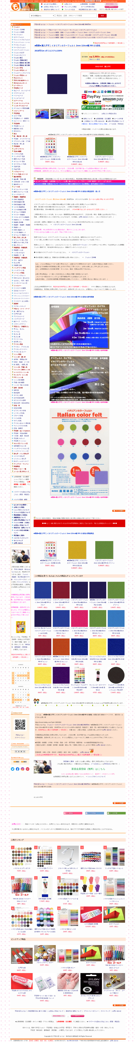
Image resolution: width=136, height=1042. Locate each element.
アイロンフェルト (20, 45)
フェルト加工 (18, 58)
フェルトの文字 (19, 52)
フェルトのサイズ (71, 35)
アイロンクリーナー (20, 349)
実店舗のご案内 (19, 535)
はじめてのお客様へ (50, 4)
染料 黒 (16, 390)
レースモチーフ (19, 194)
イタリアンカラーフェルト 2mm (99, 32)
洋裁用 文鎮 (18, 265)
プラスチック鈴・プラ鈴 (22, 141)
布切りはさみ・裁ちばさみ (21, 278)
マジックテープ (19, 579)
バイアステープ (19, 319)
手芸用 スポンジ (19, 438)
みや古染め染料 (19, 398)
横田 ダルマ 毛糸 (19, 159)
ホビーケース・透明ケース (21, 121)
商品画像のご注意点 (20, 515)
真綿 (21, 436)
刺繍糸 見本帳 (18, 222)
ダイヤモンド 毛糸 (20, 164)
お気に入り (68, 4)
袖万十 (20, 260)
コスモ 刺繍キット (20, 232)
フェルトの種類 (19, 32)
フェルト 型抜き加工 (21, 60)
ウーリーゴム (18, 339)
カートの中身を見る (87, 7)
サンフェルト (18, 34)
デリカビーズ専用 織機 (21, 108)
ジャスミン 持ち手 (20, 459)
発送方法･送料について (52, 9)
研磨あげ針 (23, 359)
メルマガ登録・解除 (20, 499)
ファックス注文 (70, 9)
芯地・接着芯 (18, 428)
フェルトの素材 (70, 37)
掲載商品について (20, 517)
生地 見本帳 (18, 408)
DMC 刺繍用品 (19, 199)
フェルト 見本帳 (19, 29)
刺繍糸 (14, 577)
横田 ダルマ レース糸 (21, 192)
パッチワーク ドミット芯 (21, 451)
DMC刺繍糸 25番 (19, 204)
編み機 (16, 179)
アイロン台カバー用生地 (22, 423)
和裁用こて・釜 (19, 255)
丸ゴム (22, 329)
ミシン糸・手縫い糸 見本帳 (21, 385)
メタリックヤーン (20, 324)
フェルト (25, 574)
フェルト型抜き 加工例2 (22, 65)
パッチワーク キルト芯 (21, 448)
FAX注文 (121, 124)
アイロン (17, 347)
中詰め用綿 (23, 433)
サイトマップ (18, 540)
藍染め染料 (17, 403)
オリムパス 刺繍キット (21, 235)
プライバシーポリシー (91, 1011)
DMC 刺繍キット (19, 230)
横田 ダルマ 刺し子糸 (21, 242)
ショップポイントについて (21, 510)
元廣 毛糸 (17, 166)
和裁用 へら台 (18, 250)
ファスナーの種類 (20, 288)
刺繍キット (17, 227)
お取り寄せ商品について (22, 520)
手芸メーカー (52, 30)
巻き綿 (26, 436)
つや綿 (16, 436)
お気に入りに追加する (91, 113)
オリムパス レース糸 (21, 189)
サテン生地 (17, 420)
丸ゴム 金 (17, 334)
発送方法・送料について (22, 527)
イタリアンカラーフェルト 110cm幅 (105, 35)
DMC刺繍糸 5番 (19, 202)
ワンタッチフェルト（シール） (22, 42)
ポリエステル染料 (20, 400)
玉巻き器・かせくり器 (21, 182)
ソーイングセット (20, 275)
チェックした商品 (70, 7)
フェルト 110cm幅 (85, 35)
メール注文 (112, 124)
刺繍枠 (22, 225)
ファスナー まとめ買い (21, 301)
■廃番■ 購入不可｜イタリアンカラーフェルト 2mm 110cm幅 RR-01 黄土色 (77, 159)
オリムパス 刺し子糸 (21, 240)
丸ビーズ (17, 90)
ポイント (117, 9)
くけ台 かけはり (19, 252)
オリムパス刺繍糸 (20, 212)
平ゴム (16, 329)
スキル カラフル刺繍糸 (21, 217)
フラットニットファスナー (21, 296)
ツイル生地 (17, 418)
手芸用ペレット (19, 126)
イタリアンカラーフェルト (21, 50)
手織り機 (23, 179)
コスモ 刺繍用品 (19, 207)
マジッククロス (22, 582)
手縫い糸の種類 (19, 382)
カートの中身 (118, 118)
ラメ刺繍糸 (26, 220)
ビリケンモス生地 (20, 410)
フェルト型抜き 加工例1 (22, 63)
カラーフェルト (19, 37)
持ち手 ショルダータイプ (21, 461)
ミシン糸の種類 (19, 380)
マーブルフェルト (20, 47)
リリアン (24, 321)
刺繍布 (16, 225)
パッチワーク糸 (19, 270)
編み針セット (18, 184)
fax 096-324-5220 (72, 1040)
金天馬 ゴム (18, 342)
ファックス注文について (22, 512)
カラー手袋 (17, 116)
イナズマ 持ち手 (19, 456)
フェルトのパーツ (20, 55)
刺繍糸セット (18, 220)
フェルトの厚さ (70, 32)
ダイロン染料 (18, 395)
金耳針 (16, 359)
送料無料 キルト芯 (20, 446)
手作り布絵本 (18, 569)
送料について (87, 118)
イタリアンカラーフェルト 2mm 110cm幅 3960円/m (72, 725)
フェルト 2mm (82, 32)
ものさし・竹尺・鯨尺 (21, 280)
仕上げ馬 (17, 263)
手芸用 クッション (20, 441)
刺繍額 (28, 225)
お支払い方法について (51, 7)
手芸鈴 (16, 139)
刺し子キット (18, 245)
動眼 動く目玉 (18, 128)
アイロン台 (25, 347)
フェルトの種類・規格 (55, 32)
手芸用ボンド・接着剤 (21, 118)
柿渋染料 (17, 393)
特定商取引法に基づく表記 (88, 9)
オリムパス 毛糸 (19, 161)
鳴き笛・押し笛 (19, 144)
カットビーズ (25, 90)
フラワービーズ (19, 93)
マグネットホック (20, 306)
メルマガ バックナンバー (21, 538)
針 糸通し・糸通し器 (21, 364)
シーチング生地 (19, 413)
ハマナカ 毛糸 (18, 154)
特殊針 (16, 362)
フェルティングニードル (22, 73)
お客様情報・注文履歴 (87, 4)
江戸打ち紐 (17, 314)
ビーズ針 (26, 362)
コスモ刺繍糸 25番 (20, 209)
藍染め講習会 (25, 403)
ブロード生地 (18, 415)
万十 (15, 260)
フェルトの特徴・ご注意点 (21, 522)
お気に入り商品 (19, 507)
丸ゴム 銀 (17, 336)
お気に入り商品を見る (109, 113)
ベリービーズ (18, 95)
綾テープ (17, 321)
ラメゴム (17, 331)
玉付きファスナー (20, 291)
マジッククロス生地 (20, 426)
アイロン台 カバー (20, 352)
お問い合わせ (18, 543)
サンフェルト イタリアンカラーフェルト (83, 30)
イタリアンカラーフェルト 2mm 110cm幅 (67, 224)
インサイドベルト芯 (20, 283)
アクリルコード (19, 316)
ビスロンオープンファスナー (21, 298)
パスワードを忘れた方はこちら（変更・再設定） (104, 1021)
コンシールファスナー (21, 293)
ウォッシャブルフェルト (22, 39)
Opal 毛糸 (17, 169)
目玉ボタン (17, 131)
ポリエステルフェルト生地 (86, 37)
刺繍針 (21, 362)
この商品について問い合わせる (93, 121)
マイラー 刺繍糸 (19, 214)
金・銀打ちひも (19, 311)
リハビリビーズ (19, 98)
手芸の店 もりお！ (40, 30)
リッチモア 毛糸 (19, 156)
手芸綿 (16, 433)
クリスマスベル (25, 139)
